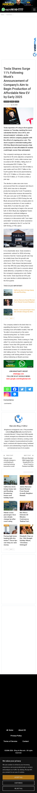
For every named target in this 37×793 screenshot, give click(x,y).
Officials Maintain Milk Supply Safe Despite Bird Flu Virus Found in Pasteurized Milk (27, 462)
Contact (26, 741)
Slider (16, 101)
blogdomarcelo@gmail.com (13, 429)
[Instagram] (7, 394)
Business (6, 101)
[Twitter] (22, 389)
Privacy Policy (16, 736)
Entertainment (25, 476)
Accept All (18, 777)
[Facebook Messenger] (14, 394)
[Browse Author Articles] (18, 419)
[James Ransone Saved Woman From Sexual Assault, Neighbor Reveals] (8, 302)
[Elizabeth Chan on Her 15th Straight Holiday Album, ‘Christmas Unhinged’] (26, 529)
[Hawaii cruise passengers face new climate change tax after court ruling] (8, 312)
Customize (18, 783)
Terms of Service (10, 741)
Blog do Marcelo (19, 750)
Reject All (19, 788)
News (12, 101)
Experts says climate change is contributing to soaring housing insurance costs (10, 462)
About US (22, 730)
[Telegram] (29, 389)
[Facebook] (14, 389)
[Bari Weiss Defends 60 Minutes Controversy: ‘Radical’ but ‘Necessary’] (26, 505)
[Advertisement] (18, 39)
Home (11, 730)
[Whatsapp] (7, 389)
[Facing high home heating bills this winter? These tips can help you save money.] (10, 529)
